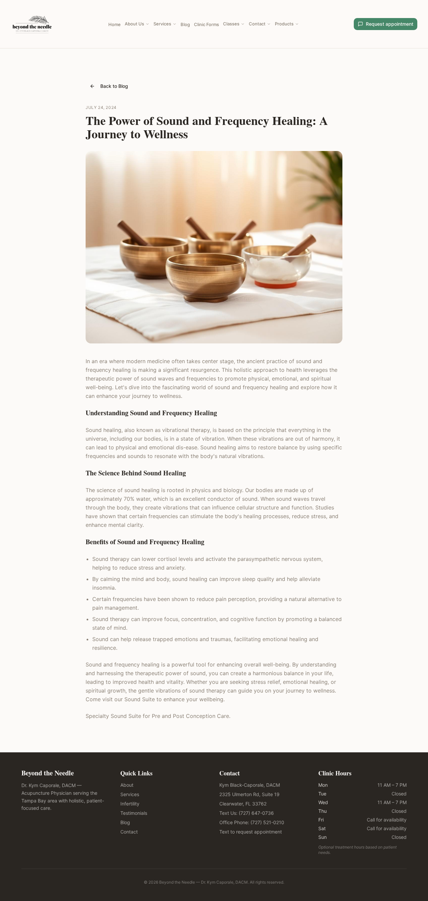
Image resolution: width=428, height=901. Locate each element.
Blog (185, 24)
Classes (231, 23)
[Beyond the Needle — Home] (32, 24)
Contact (257, 23)
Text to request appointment (250, 832)
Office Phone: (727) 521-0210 (251, 822)
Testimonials (133, 813)
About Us (134, 23)
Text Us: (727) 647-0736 (246, 813)
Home (114, 24)
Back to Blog (114, 86)
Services (162, 23)
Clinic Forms (206, 24)
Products (284, 23)
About (126, 785)
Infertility (129, 803)
